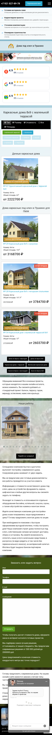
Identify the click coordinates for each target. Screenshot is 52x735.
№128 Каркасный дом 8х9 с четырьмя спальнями (26, 291)
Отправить (8, 629)
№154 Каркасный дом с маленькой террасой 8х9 (25, 332)
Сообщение (6, 597)
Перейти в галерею (25, 456)
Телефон (5, 577)
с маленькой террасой (12, 132)
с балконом (28, 132)
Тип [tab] (8, 122)
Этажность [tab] (31, 122)
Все (42, 122)
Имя (4, 568)
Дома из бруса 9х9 (36, 359)
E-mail (4, 587)
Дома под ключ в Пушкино (30, 45)
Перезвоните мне (34, 4)
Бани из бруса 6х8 (37, 371)
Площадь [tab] (10, 127)
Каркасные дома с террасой (14, 365)
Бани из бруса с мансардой (17, 371)
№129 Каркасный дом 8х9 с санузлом (20, 244)
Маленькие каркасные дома (37, 365)
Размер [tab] (17, 122)
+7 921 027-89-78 (10, 3)
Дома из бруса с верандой (18, 359)
